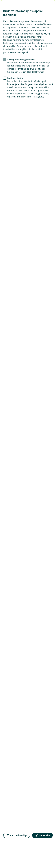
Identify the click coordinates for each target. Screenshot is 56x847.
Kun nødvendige (18, 835)
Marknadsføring (15, 78)
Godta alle (44, 835)
